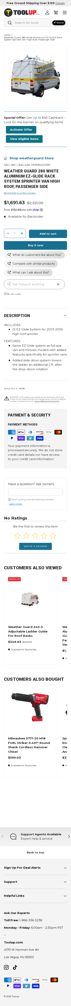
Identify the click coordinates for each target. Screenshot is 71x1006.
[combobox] (27, 22)
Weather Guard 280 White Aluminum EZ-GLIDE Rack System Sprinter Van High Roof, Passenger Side (33, 38)
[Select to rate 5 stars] (53, 536)
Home (7, 35)
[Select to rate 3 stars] (35, 536)
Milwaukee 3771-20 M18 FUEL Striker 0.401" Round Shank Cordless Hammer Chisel (29, 745)
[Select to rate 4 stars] (44, 536)
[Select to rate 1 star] (17, 536)
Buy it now (35, 245)
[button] (56, 12)
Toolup (15, 996)
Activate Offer (21, 129)
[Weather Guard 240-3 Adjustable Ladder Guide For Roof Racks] (30, 599)
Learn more (15, 503)
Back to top (35, 852)
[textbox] (35, 492)
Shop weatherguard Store (31, 158)
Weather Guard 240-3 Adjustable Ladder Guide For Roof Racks (28, 631)
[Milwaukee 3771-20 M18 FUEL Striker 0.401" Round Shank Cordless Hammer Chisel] (30, 710)
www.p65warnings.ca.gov (46, 401)
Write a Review (35, 546)
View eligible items (24, 139)
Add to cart (48, 233)
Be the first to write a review (20, 192)
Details (60, 3)
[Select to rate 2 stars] (26, 536)
